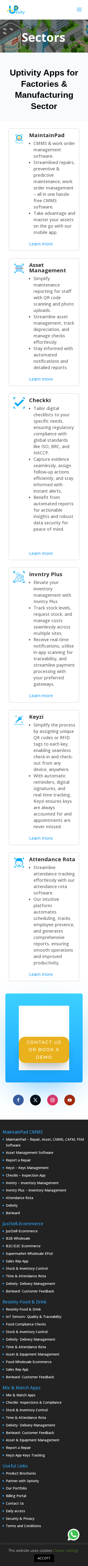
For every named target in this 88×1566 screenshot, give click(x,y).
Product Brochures (21, 1473)
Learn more (41, 244)
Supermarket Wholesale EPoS (29, 1253)
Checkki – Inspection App (25, 1175)
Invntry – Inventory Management (32, 1182)
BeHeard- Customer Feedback (30, 1291)
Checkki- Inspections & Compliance (34, 1402)
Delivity (12, 1205)
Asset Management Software (29, 1152)
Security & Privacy (20, 1518)
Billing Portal (16, 1495)
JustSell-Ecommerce (22, 1231)
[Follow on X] (35, 1100)
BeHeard (13, 1213)
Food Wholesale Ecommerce (29, 1361)
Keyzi (36, 716)
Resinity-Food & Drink (23, 1309)
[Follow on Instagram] (52, 1100)
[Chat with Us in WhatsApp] (73, 1536)
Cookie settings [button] (66, 1550)
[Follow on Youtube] (69, 1100)
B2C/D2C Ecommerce (23, 1246)
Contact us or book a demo (44, 1050)
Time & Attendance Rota (26, 1276)
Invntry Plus (45, 574)
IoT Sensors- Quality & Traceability (33, 1316)
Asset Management (47, 267)
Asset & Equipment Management (32, 1354)
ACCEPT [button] (44, 1558)
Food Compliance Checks (26, 1324)
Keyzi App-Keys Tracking (25, 1455)
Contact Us (15, 1503)
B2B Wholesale (18, 1238)
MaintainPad (47, 135)
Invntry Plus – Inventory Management (36, 1190)
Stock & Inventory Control (27, 1268)
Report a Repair (18, 1160)
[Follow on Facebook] (18, 1100)
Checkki (40, 400)
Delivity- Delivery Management (30, 1283)
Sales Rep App (17, 1261)
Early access (15, 1511)
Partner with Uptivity (22, 1480)
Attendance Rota (52, 859)
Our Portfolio (16, 1488)
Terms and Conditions (23, 1525)
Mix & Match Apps (20, 1395)
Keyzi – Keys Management (27, 1167)
